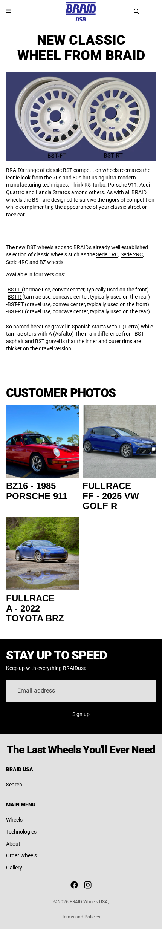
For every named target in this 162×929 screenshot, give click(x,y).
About (13, 844)
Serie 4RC (17, 262)
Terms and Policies (81, 917)
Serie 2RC (132, 254)
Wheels (14, 820)
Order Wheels (21, 855)
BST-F (15, 290)
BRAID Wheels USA (89, 901)
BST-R (15, 297)
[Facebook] (74, 884)
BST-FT (16, 304)
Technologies (21, 832)
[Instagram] (87, 884)
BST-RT (16, 311)
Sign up (81, 714)
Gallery (14, 868)
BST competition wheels (91, 170)
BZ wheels (51, 262)
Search (14, 785)
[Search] (136, 11)
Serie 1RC (107, 254)
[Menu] (8, 11)
